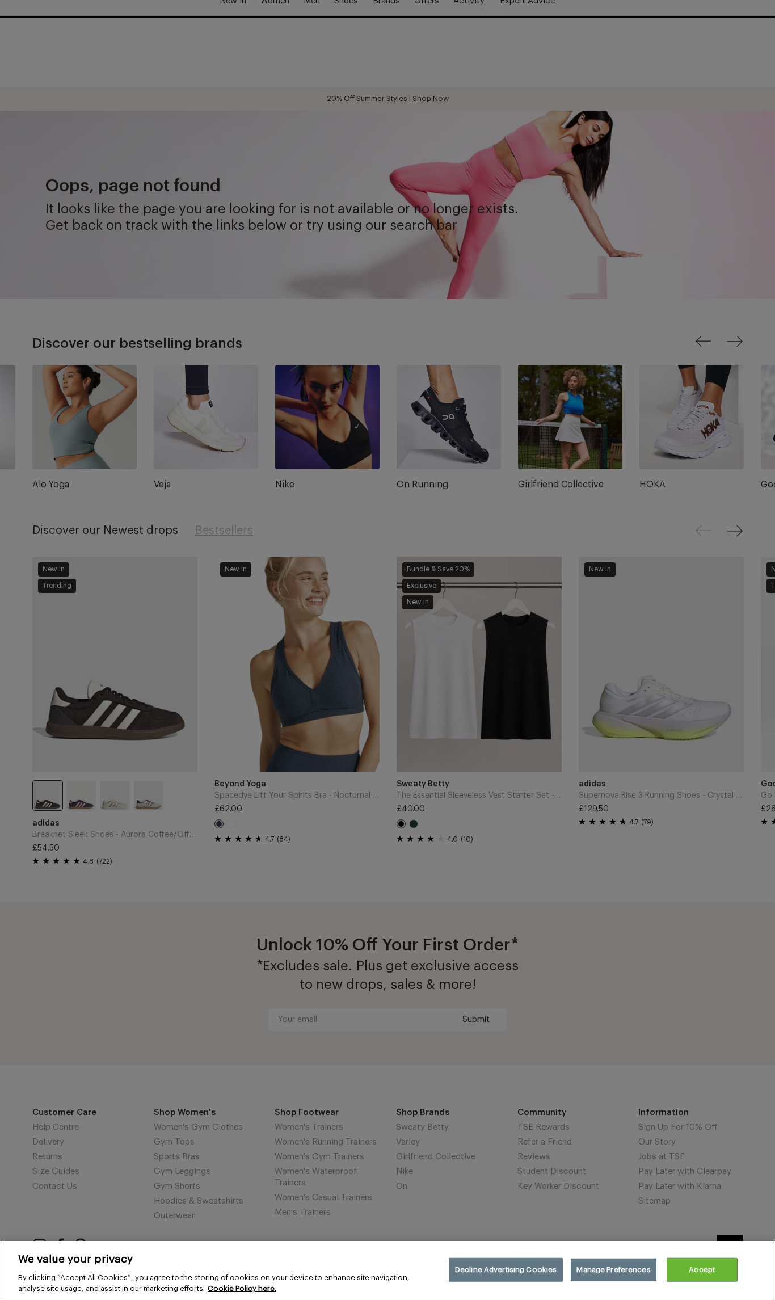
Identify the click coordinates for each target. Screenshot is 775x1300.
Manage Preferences (613, 1269)
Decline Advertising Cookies (506, 1269)
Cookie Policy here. (242, 1288)
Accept (702, 1269)
